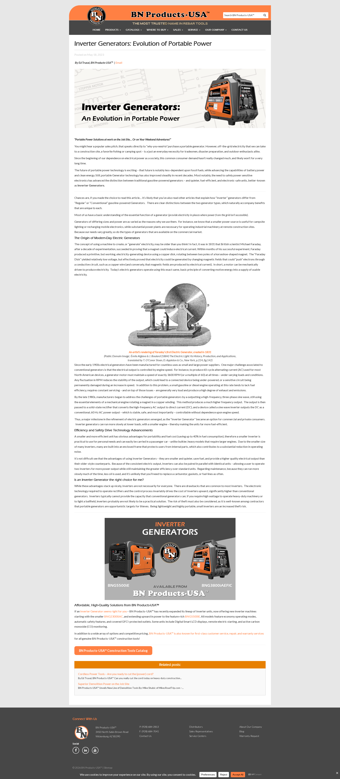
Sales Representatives (201, 731)
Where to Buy (157, 29)
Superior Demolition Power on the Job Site (103, 683)
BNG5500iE (192, 616)
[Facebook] (76, 750)
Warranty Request (249, 735)
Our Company (215, 29)
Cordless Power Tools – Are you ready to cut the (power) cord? (116, 674)
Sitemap (108, 767)
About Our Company (250, 726)
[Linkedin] (85, 750)
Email (118, 62)
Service (193, 29)
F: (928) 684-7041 (149, 731)
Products (112, 29)
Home (96, 29)
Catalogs (133, 29)
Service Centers (197, 735)
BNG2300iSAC (113, 616)
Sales (177, 29)
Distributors (196, 726)
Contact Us (239, 29)
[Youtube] (95, 750)
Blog (241, 731)
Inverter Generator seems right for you (103, 611)
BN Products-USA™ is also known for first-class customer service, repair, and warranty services (206, 633)
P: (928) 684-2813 (149, 726)
